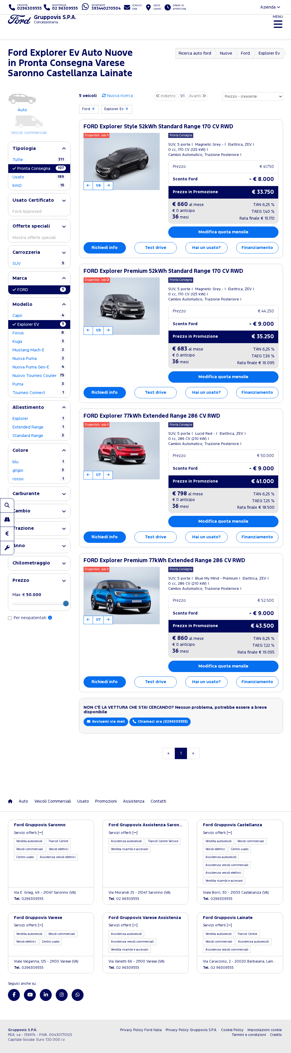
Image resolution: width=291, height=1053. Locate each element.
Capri (38, 316)
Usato (38, 177)
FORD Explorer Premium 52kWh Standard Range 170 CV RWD (163, 271)
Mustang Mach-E (38, 350)
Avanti (195, 96)
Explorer (38, 419)
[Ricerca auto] (7, 505)
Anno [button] (19, 546)
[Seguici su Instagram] (62, 995)
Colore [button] (20, 450)
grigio (38, 470)
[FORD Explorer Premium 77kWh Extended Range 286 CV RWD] (122, 595)
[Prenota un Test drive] (7, 519)
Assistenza (133, 801)
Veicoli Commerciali (52, 801)
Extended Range (38, 427)
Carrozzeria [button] (26, 252)
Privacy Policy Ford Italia (141, 1030)
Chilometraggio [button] (31, 563)
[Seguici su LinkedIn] (46, 995)
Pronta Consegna (40, 168)
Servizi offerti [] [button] (28, 832)
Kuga (38, 341)
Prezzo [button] (21, 580)
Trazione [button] (23, 528)
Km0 (38, 185)
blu (38, 462)
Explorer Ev (269, 53)
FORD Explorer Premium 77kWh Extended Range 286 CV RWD (164, 560)
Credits (276, 1034)
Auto (23, 801)
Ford (245, 53)
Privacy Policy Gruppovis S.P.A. (191, 1030)
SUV (38, 263)
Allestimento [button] (28, 407)
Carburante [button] (26, 494)
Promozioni (106, 801)
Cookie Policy (232, 1030)
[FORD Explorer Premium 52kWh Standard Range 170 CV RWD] (122, 306)
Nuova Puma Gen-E (38, 367)
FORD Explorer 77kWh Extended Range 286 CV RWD (152, 416)
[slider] (66, 603)
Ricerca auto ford (195, 53)
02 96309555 (124, 898)
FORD (40, 290)
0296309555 (28, 898)
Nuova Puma (38, 358)
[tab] (39, 149)
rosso (38, 479)
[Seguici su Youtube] (30, 995)
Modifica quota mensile (223, 232)
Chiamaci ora (162, 721)
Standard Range (38, 436)
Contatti (158, 801)
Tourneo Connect (38, 393)
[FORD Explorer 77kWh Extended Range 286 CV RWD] (122, 450)
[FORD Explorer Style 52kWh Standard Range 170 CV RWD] (122, 161)
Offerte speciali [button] (31, 226)
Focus (38, 333)
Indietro (168, 96)
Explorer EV (40, 324)
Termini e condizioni (249, 1034)
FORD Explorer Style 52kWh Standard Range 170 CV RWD (158, 126)
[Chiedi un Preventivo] (7, 534)
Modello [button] (22, 304)
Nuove (226, 53)
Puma (38, 384)
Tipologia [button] (24, 149)
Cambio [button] (21, 511)
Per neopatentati (30, 618)
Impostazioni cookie (265, 1030)
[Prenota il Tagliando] (7, 548)
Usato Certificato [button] (33, 200)
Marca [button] (20, 278)
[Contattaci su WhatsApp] (78, 995)
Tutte (38, 160)
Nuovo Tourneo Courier (38, 376)
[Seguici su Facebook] (14, 995)
